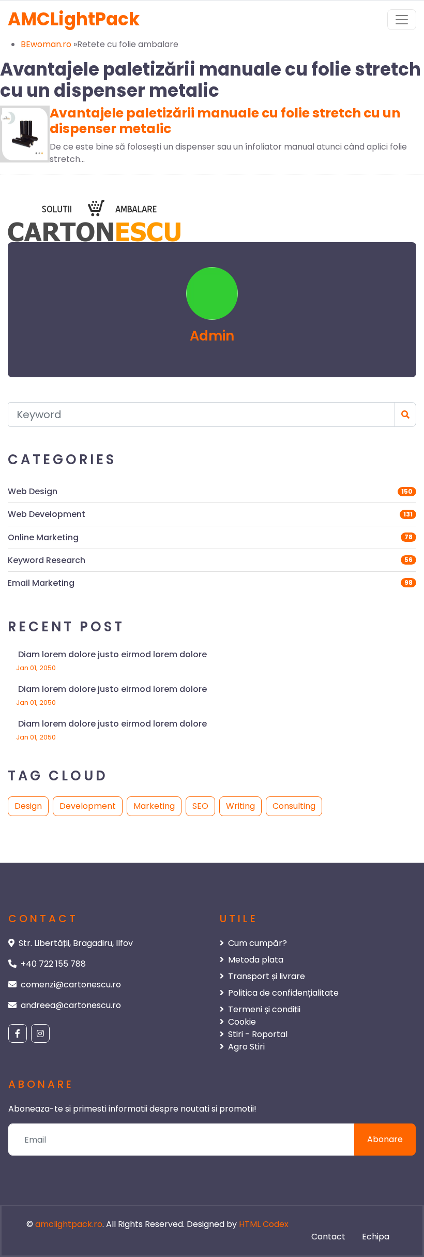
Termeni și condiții (264, 1009)
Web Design (32, 491)
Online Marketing (43, 537)
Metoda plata (255, 960)
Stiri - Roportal (257, 1034)
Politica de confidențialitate (283, 993)
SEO (200, 806)
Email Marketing (41, 583)
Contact (328, 1237)
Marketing (154, 806)
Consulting (293, 806)
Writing (240, 806)
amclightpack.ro (68, 1224)
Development (87, 806)
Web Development (46, 514)
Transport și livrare (266, 976)
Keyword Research (46, 560)
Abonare (385, 1139)
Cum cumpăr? (257, 943)
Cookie (242, 1022)
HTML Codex (264, 1224)
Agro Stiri (246, 1047)
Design (28, 806)
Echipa (375, 1237)
